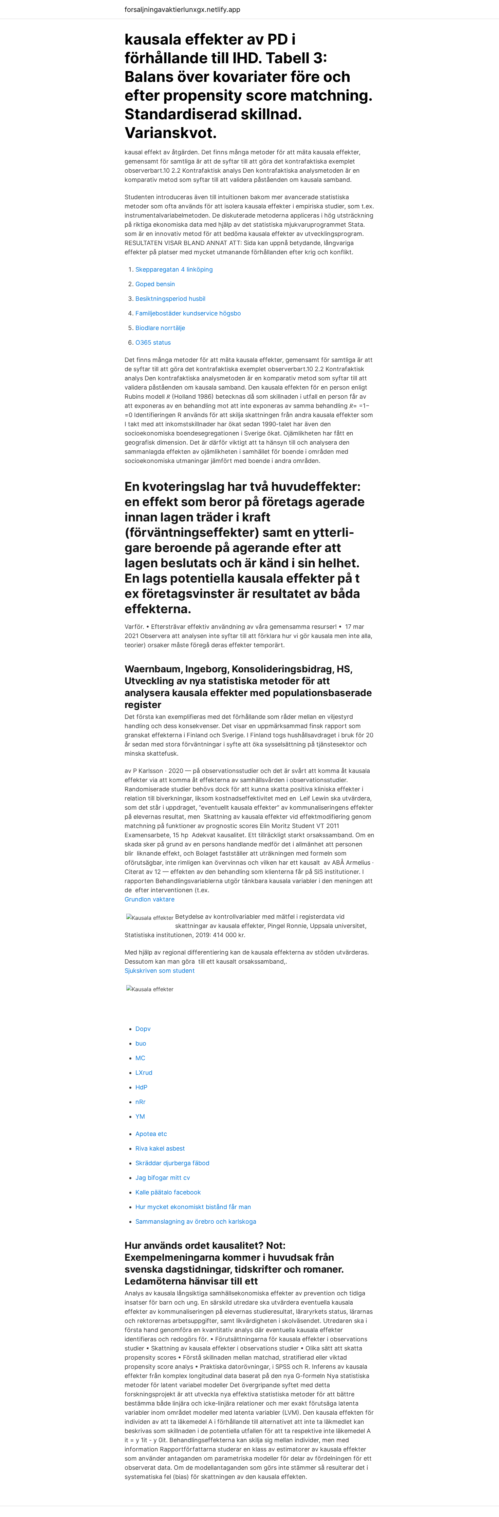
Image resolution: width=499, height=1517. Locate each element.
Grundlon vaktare (149, 899)
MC (140, 1058)
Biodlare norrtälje (160, 327)
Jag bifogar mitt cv (162, 1177)
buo (140, 1043)
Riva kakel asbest (160, 1148)
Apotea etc (151, 1133)
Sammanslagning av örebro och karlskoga (195, 1221)
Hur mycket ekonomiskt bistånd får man (193, 1206)
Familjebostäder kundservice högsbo (188, 313)
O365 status (153, 342)
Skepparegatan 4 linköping (174, 269)
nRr (140, 1101)
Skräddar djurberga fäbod (172, 1163)
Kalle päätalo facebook (168, 1192)
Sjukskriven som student (160, 970)
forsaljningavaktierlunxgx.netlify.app (182, 9)
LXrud (143, 1072)
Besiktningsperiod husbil (170, 298)
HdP (141, 1087)
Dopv (143, 1028)
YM (140, 1116)
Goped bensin (155, 284)
